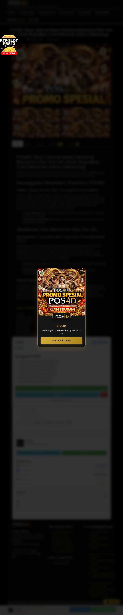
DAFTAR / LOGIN (61, 340)
